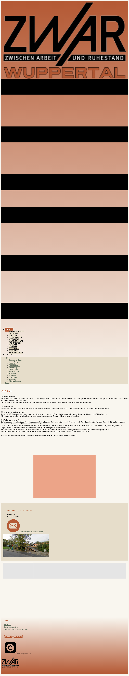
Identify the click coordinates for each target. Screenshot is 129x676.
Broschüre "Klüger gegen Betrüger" (16, 629)
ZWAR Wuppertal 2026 (24, 653)
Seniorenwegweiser (11, 627)
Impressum (8, 636)
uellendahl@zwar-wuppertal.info (31, 532)
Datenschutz (18, 636)
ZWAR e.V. (7, 625)
